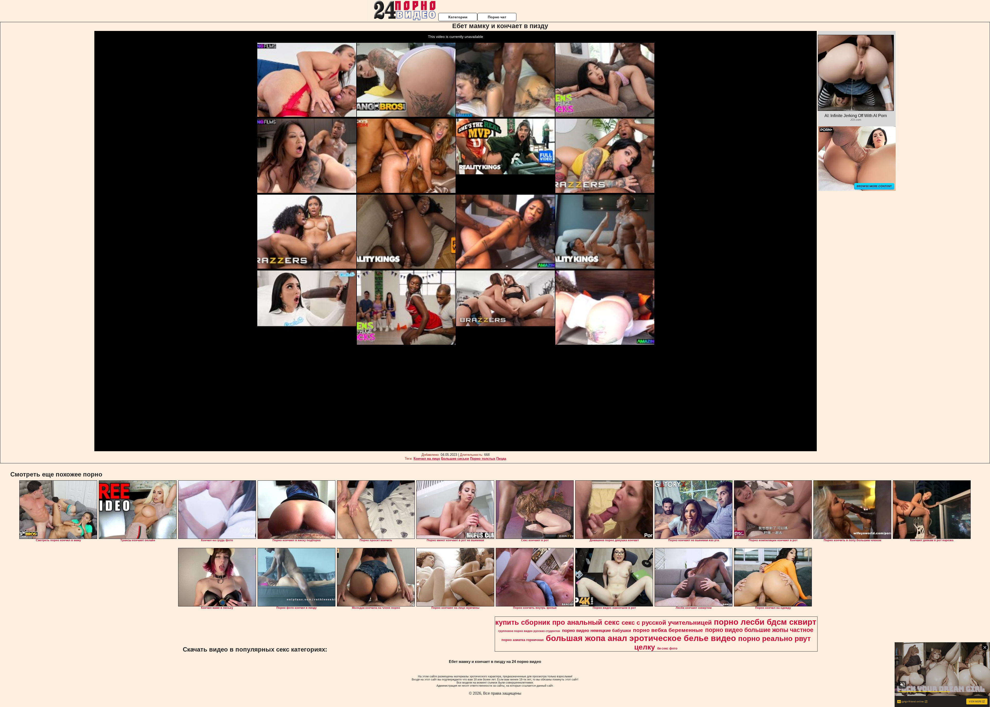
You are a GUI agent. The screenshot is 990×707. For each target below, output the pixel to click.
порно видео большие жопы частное (759, 630)
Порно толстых (482, 459)
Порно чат (497, 17)
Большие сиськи (455, 459)
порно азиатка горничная (522, 640)
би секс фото (667, 648)
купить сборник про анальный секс (557, 622)
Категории (457, 17)
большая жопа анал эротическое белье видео (641, 638)
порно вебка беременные (668, 630)
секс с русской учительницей (667, 622)
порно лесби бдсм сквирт (765, 622)
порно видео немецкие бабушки (596, 630)
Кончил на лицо (427, 459)
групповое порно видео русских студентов (529, 630)
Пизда (501, 459)
